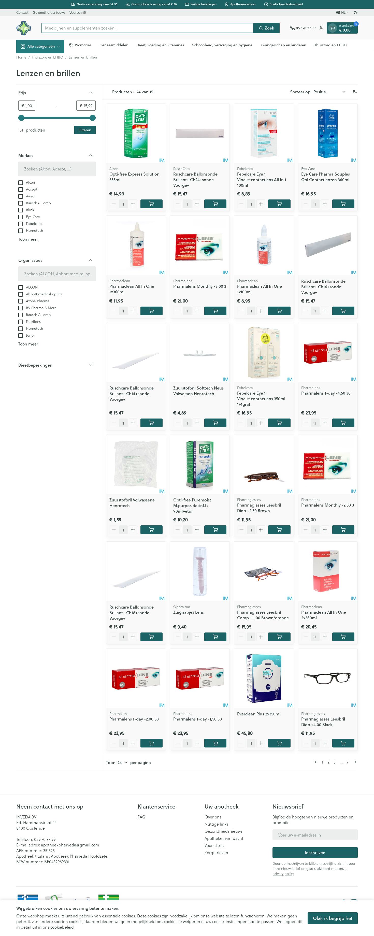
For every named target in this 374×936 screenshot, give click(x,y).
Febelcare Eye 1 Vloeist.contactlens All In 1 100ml (261, 179)
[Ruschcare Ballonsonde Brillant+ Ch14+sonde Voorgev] (136, 352)
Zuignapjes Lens (188, 612)
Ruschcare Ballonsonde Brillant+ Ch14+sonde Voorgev (131, 393)
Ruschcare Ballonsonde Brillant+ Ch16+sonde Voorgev (323, 286)
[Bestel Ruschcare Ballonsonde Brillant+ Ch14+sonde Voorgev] (151, 423)
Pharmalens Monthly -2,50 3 (327, 505)
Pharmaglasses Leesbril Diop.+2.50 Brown (259, 507)
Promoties (83, 45)
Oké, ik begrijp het (332, 918)
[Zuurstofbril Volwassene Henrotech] (136, 464)
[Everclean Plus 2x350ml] (263, 678)
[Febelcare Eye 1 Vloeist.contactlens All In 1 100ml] (263, 133)
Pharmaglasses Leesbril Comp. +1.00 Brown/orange (263, 615)
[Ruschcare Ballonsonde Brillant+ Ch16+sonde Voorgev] (327, 245)
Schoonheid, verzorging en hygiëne (222, 45)
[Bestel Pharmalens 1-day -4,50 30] (343, 423)
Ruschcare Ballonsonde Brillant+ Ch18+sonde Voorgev (131, 612)
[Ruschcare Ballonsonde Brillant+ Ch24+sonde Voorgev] (199, 133)
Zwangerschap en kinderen (283, 45)
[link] (316, 762)
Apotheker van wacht (224, 838)
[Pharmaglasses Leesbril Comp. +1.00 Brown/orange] (263, 571)
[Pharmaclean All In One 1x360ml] (136, 245)
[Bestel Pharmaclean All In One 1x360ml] (151, 311)
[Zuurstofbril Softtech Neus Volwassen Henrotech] (199, 352)
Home (21, 57)
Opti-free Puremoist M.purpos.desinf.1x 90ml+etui (192, 505)
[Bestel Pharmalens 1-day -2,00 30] (151, 743)
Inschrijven (315, 852)
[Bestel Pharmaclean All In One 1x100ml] (279, 311)
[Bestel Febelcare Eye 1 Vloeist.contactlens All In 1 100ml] (279, 203)
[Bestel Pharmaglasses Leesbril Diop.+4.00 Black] (343, 743)
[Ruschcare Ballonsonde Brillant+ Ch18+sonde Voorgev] (136, 571)
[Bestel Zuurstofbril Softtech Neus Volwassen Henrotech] (215, 423)
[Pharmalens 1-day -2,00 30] (136, 678)
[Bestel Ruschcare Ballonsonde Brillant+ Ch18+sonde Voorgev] (151, 636)
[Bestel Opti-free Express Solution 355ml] (151, 203)
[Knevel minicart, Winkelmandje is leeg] (332, 28)
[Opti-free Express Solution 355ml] (136, 133)
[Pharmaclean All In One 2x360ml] (327, 571)
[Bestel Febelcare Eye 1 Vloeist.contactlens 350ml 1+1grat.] (279, 423)
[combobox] (147, 28)
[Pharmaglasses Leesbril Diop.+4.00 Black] (327, 678)
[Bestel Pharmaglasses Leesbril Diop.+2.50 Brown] (279, 529)
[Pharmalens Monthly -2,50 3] (327, 464)
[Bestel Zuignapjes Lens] (215, 636)
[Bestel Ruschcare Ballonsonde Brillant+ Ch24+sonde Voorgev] (215, 203)
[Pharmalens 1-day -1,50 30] (199, 678)
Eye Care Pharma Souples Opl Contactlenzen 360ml (325, 176)
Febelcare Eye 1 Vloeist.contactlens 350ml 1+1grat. (261, 398)
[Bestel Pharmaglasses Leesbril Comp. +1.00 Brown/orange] (279, 636)
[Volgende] (354, 762)
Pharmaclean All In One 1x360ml (131, 289)
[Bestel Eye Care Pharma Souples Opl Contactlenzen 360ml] (343, 203)
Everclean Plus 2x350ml (258, 714)
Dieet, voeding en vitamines (160, 45)
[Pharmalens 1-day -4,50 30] (327, 352)
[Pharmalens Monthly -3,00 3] (199, 245)
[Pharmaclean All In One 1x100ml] (263, 245)
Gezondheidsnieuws (49, 12)
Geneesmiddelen (113, 45)
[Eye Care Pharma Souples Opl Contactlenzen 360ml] (327, 133)
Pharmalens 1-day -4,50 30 (326, 393)
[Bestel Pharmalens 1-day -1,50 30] (215, 743)
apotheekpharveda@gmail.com (70, 845)
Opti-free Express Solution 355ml (134, 176)
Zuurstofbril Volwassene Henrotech (132, 502)
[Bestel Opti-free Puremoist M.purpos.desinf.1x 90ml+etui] (215, 529)
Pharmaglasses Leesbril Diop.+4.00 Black (323, 721)
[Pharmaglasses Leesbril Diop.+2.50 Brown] (263, 464)
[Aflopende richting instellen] (355, 92)
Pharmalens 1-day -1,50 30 (197, 719)
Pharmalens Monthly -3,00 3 (199, 286)
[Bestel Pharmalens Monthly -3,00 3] (215, 311)
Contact (22, 12)
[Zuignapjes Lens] (199, 571)
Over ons (213, 817)
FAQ (142, 817)
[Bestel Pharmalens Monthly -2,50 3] (343, 529)
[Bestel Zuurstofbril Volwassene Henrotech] (151, 529)
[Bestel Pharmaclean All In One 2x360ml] (343, 636)
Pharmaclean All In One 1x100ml (259, 289)
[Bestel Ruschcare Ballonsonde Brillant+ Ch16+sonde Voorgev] (343, 311)
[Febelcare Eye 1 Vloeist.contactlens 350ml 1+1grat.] (263, 352)
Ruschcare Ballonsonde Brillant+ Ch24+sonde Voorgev (195, 179)
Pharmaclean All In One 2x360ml (323, 615)
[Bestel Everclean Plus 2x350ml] (279, 743)
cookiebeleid (62, 927)
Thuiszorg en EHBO (330, 45)
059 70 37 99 (44, 839)
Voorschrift (77, 12)
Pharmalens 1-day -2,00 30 (134, 719)
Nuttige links (216, 824)
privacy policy (283, 873)
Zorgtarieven (216, 852)
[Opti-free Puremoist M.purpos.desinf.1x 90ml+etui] (199, 464)
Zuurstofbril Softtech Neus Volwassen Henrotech (198, 390)
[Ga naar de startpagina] (23, 28)
